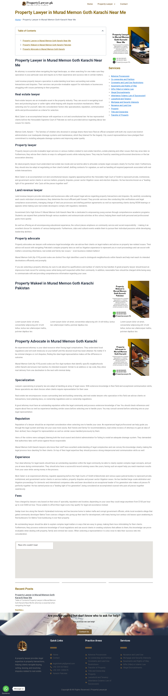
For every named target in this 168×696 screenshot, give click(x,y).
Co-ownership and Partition (122, 79)
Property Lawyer (105, 4)
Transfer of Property (120, 115)
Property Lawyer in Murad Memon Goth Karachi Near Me (47, 41)
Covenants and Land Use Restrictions (127, 82)
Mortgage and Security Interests (125, 102)
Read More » (19, 610)
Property (115, 109)
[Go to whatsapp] (6, 689)
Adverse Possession (120, 76)
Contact (124, 4)
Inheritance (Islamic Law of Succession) (128, 95)
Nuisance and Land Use (121, 105)
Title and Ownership (119, 112)
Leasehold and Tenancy (121, 99)
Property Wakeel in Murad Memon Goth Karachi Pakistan (47, 45)
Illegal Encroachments (120, 92)
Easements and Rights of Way (124, 86)
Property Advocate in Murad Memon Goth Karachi (44, 49)
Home (90, 4)
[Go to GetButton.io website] (6, 693)
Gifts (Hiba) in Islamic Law (122, 89)
